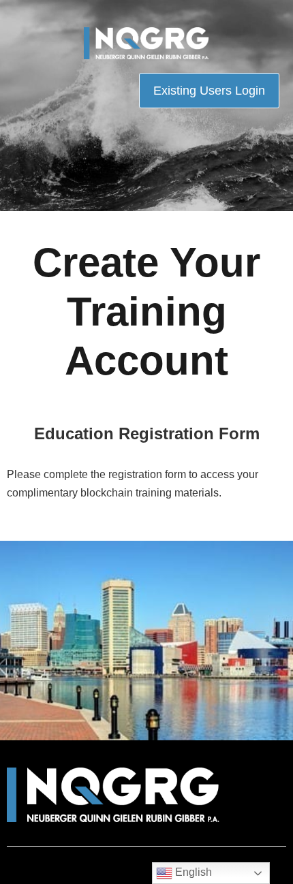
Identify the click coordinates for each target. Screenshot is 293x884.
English (192, 872)
